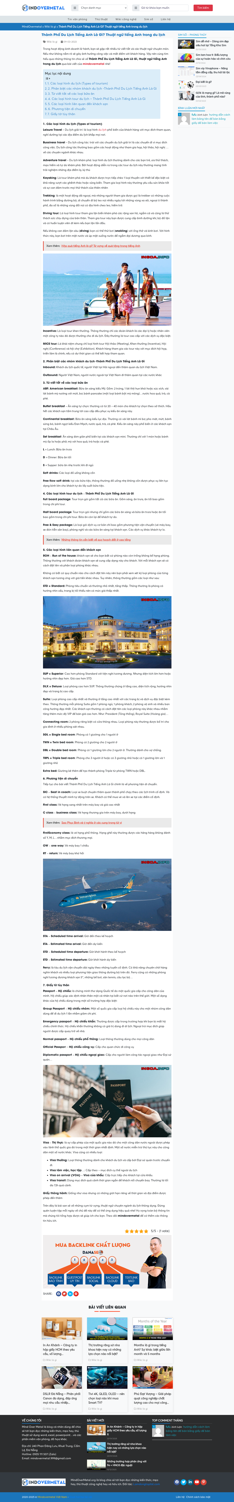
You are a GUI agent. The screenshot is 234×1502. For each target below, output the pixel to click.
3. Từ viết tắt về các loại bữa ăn (71, 93)
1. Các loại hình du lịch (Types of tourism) (77, 83)
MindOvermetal (32, 26)
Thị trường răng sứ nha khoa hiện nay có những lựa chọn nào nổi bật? (104, 1350)
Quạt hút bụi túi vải (80, 1497)
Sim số (148, 19)
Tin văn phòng (77, 19)
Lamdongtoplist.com (146, 1484)
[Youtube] (197, 1482)
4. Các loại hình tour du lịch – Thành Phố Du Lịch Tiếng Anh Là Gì (97, 99)
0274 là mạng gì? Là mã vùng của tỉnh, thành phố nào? (213, 95)
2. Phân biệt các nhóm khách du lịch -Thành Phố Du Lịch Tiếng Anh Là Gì (102, 88)
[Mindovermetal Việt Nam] (43, 7)
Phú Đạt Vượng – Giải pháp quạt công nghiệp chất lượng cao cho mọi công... (152, 1398)
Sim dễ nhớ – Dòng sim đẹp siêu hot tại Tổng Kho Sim (212, 43)
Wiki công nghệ (126, 19)
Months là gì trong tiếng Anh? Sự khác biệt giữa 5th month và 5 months (152, 1350)
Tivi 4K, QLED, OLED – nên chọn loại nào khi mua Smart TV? (106, 1398)
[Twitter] (184, 1482)
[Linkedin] (190, 1482)
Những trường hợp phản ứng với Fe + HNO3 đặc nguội (126, 1463)
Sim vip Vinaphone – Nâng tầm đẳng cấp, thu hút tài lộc (213, 70)
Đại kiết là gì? (204, 82)
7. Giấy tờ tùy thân (61, 114)
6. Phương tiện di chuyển (66, 109)
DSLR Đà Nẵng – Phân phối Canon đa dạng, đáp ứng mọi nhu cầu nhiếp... (61, 1398)
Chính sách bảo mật (198, 1497)
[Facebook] (177, 1482)
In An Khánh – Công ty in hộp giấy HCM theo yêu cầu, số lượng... (60, 1350)
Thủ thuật (101, 19)
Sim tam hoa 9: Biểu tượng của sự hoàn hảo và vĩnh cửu (213, 57)
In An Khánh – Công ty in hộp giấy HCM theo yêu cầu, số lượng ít (126, 1430)
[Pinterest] (204, 1482)
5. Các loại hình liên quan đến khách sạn (78, 104)
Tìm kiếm (203, 7)
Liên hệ (166, 19)
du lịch (102, 129)
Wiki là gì (50, 26)
